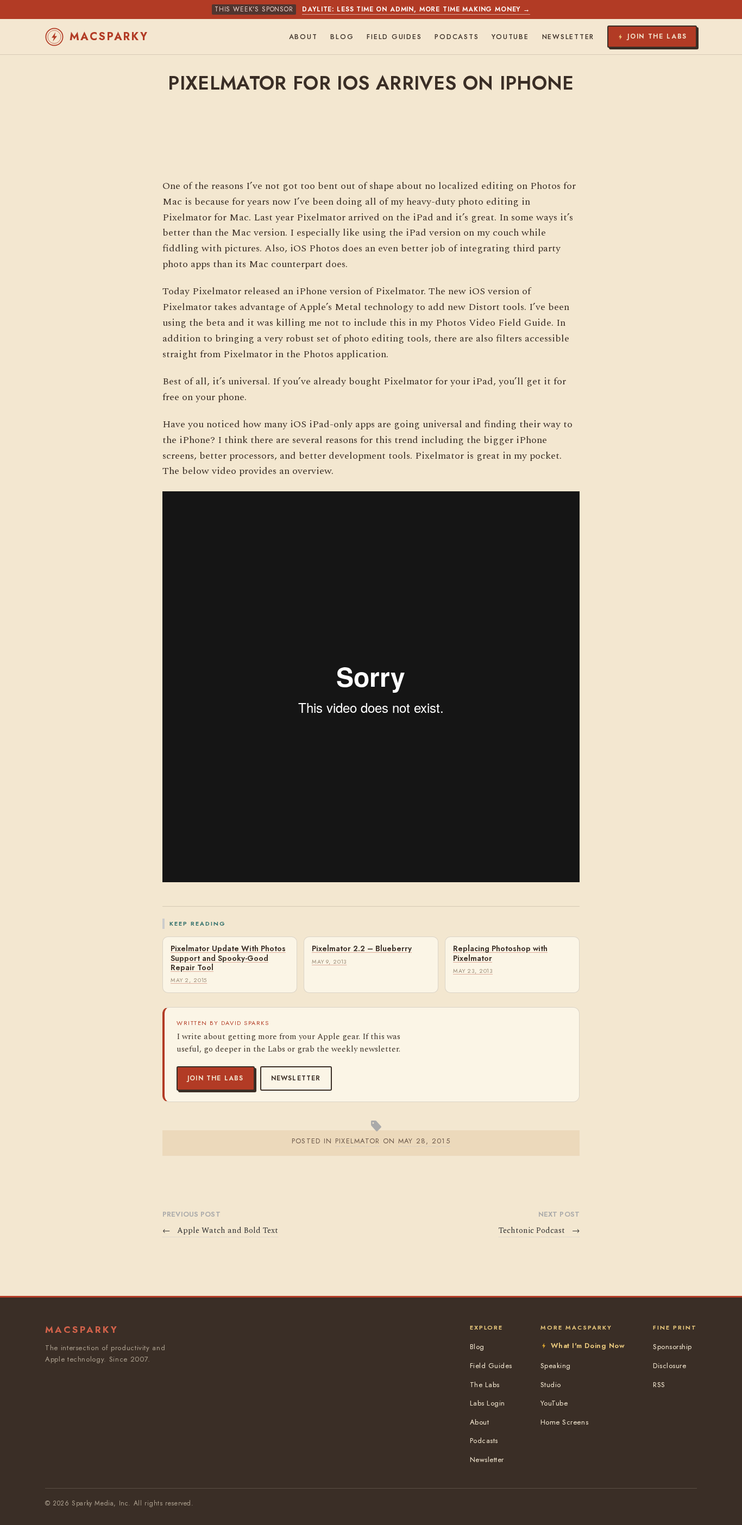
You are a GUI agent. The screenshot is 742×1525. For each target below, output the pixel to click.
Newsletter (296, 1078)
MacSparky (109, 37)
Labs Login (487, 1403)
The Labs (485, 1385)
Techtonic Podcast (539, 1231)
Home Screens (564, 1422)
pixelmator (357, 1141)
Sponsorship (672, 1347)
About (303, 37)
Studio (550, 1385)
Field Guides (394, 37)
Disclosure (669, 1366)
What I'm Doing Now (588, 1345)
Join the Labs (215, 1078)
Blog (342, 37)
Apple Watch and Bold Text (220, 1231)
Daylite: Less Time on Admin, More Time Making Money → (416, 9)
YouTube (510, 37)
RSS (659, 1385)
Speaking (555, 1366)
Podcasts (457, 37)
